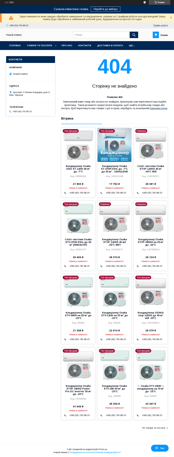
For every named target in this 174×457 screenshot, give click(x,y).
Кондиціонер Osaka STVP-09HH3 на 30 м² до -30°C (150, 242)
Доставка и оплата (110, 45)
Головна (15, 45)
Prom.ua (103, 449)
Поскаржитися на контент (81, 452)
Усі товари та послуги (153, 428)
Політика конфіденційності (108, 452)
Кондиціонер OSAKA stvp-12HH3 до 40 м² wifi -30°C (151, 315)
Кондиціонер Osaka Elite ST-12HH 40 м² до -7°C (78, 169)
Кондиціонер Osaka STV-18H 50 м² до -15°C (114, 389)
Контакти (84, 45)
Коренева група (158, 108)
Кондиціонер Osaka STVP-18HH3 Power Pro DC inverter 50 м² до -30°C (78, 390)
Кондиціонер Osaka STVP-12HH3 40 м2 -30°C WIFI (114, 242)
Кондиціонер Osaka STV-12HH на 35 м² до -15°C (114, 315)
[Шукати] (134, 35)
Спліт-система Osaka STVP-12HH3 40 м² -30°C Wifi (150, 169)
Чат (162, 448)
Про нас (67, 45)
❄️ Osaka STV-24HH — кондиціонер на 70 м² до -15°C (150, 389)
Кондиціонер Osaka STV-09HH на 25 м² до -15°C (78, 315)
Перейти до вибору (105, 9)
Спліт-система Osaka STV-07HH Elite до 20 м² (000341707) (78, 242)
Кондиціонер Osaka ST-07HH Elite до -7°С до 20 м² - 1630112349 (114, 169)
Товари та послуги (39, 45)
